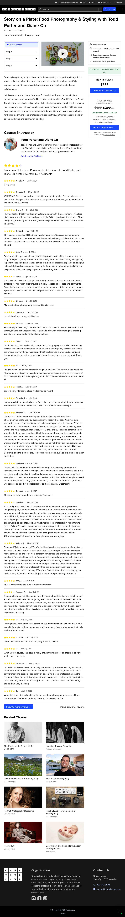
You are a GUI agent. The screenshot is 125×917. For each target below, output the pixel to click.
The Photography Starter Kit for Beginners (19, 747)
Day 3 (9, 65)
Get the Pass (110, 9)
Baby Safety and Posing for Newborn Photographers (63, 847)
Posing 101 (9, 845)
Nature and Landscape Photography (21, 778)
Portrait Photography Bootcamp (19, 810)
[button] (119, 911)
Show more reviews (17, 706)
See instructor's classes (32, 156)
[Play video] (63, 54)
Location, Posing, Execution (59, 746)
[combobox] (70, 9)
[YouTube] (33, 898)
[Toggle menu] (120, 9)
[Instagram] (45, 898)
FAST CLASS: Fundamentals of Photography (60, 812)
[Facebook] (39, 898)
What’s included (109, 135)
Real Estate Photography (57, 778)
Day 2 (9, 58)
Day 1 (9, 51)
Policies (63, 913)
